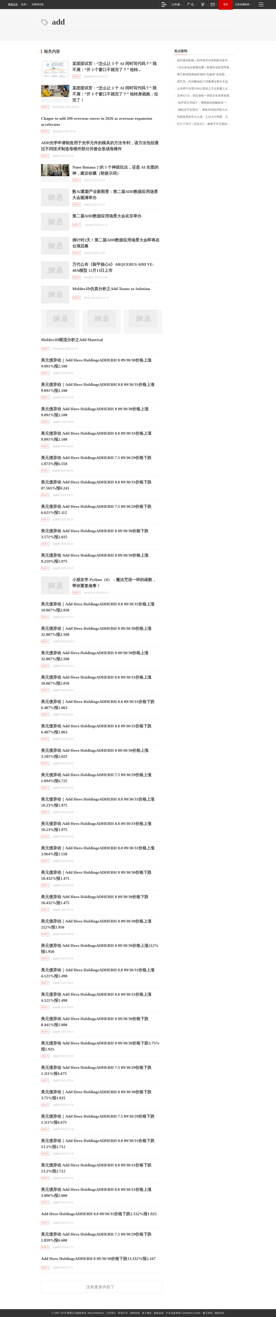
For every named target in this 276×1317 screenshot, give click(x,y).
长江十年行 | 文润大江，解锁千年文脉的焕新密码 (206, 123)
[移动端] (164, 4)
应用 (23, 4)
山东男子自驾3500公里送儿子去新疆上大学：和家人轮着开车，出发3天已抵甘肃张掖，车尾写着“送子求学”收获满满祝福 (206, 88)
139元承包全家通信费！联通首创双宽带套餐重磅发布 (206, 67)
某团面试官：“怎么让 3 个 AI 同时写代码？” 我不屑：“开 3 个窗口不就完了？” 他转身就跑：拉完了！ (115, 94)
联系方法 (123, 1313)
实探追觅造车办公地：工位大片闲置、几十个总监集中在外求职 (206, 116)
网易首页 (13, 4)
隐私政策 (159, 1313)
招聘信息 (135, 1313)
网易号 (76, 76)
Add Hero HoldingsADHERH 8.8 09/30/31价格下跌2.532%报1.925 (99, 1214)
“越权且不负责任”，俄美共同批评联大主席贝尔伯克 (206, 109)
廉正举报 (207, 1313)
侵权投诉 (219, 1313)
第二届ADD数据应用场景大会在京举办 (106, 216)
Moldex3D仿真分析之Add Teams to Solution (111, 288)
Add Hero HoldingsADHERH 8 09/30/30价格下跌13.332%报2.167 (98, 1258)
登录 (225, 4)
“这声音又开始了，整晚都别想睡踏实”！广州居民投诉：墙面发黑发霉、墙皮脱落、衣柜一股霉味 (206, 102)
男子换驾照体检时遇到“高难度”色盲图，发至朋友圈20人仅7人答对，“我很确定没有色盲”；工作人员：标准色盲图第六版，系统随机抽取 (206, 74)
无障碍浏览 (38, 4)
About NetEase (95, 1313)
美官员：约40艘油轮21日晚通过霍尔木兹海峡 (205, 81)
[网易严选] (191, 4)
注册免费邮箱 (242, 4)
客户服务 (147, 1313)
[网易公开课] (177, 4)
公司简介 (111, 1313)
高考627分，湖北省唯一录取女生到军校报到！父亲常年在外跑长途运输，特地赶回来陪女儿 (206, 95)
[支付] (203, 4)
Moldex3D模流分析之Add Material (72, 339)
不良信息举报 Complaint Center (183, 1313)
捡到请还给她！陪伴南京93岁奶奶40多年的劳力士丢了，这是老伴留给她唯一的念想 (206, 60)
